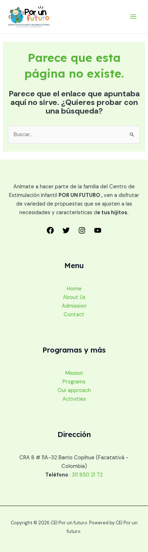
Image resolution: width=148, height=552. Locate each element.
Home (74, 288)
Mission (74, 373)
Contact (74, 314)
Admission (74, 306)
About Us (74, 297)
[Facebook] (50, 230)
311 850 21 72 (87, 475)
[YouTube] (97, 230)
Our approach (74, 390)
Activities (74, 399)
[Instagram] (81, 230)
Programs (74, 381)
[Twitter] (66, 230)
